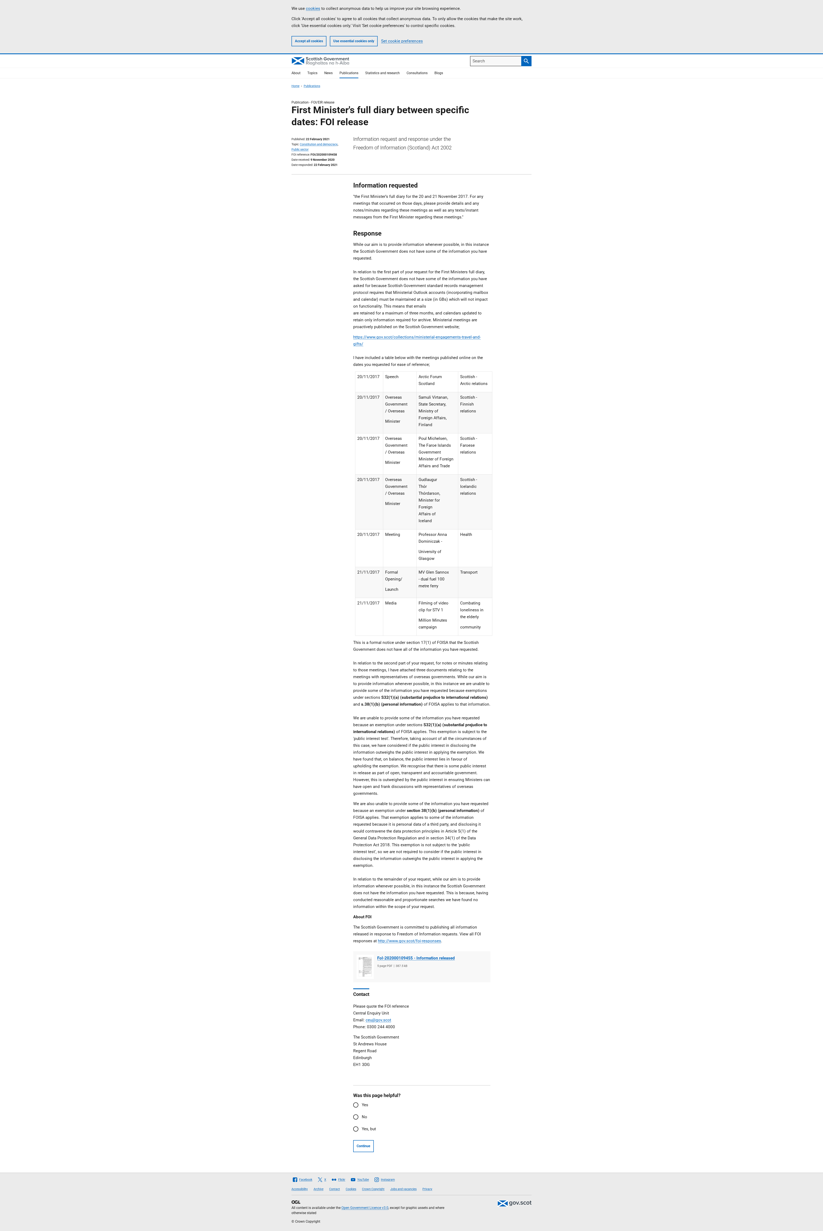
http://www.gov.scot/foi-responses (409, 940)
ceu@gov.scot (378, 1020)
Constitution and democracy (319, 144)
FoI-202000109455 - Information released (416, 958)
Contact (334, 1189)
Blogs (438, 73)
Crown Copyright (373, 1189)
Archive (318, 1189)
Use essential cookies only (353, 41)
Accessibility (299, 1189)
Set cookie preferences (402, 41)
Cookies (351, 1189)
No (364, 1116)
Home (295, 86)
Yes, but (369, 1128)
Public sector (300, 149)
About (295, 73)
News (328, 73)
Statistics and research (382, 73)
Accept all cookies (309, 41)
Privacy (427, 1189)
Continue (363, 1146)
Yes (365, 1104)
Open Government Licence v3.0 (364, 1208)
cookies (313, 8)
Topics (312, 73)
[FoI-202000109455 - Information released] (365, 967)
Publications (348, 73)
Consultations (417, 73)
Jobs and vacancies (403, 1189)
